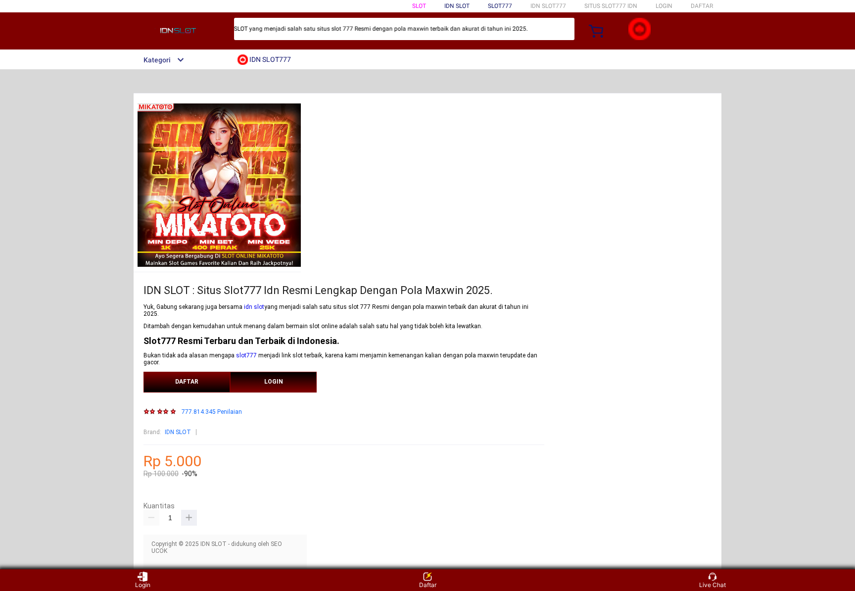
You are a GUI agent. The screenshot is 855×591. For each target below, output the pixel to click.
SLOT (419, 5)
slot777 (246, 355)
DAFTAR (702, 5)
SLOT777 (500, 5)
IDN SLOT (178, 432)
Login (142, 585)
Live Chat (712, 585)
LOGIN (664, 5)
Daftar (427, 585)
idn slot (254, 306)
